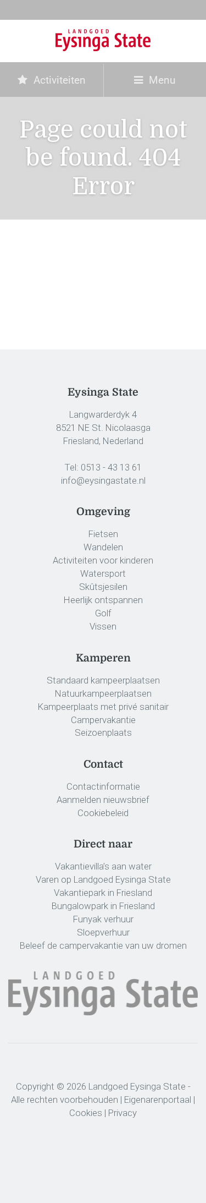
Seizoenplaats (103, 732)
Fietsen (103, 533)
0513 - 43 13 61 (111, 467)
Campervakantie (103, 719)
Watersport (103, 573)
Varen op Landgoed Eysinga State (103, 879)
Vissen (103, 626)
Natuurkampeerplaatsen (103, 693)
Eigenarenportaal (157, 1099)
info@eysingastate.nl (103, 480)
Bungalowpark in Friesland (103, 905)
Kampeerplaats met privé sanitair (103, 706)
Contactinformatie (103, 786)
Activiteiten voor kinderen (103, 560)
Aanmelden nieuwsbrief (103, 799)
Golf (103, 613)
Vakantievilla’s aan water (103, 866)
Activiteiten (58, 80)
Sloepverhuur (103, 932)
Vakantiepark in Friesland (103, 892)
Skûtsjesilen (103, 586)
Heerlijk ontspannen (103, 599)
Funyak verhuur (103, 919)
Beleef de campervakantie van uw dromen (103, 945)
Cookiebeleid (103, 812)
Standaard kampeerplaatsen (103, 680)
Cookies (85, 1112)
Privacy (122, 1112)
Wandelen (103, 547)
